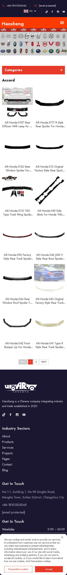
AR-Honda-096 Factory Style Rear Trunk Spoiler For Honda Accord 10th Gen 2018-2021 (17, 260)
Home (14, 41)
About (6, 436)
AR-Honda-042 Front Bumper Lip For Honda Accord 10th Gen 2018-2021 (17, 349)
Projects (7, 453)
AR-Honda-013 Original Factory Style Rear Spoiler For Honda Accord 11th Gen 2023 (50, 172)
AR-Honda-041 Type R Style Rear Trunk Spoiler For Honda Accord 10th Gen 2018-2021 (49, 349)
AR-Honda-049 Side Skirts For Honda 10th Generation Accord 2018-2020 (49, 216)
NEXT (44, 361)
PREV (22, 361)
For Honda (41, 41)
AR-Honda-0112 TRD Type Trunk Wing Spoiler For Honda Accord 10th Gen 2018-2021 (17, 216)
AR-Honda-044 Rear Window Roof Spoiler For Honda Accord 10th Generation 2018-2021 (17, 304)
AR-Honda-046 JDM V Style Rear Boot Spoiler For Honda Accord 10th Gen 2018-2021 (49, 260)
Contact (7, 464)
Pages (6, 459)
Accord (55, 41)
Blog (5, 470)
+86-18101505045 (16, 5)
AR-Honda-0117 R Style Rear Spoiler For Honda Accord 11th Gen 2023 (49, 126)
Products (26, 41)
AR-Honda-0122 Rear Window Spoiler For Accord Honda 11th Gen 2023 (17, 172)
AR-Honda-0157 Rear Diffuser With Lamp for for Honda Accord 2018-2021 (17, 128)
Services (8, 447)
